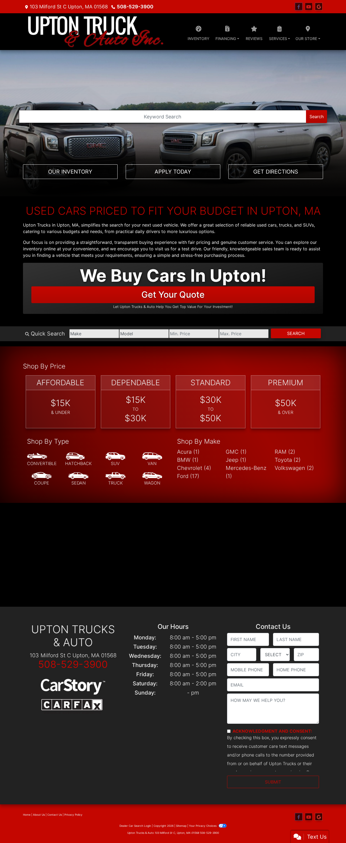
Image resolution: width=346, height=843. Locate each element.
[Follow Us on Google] (318, 7)
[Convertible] (42, 459)
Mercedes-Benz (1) (246, 472)
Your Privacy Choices (203, 825)
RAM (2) (285, 452)
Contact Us (54, 814)
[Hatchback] (78, 459)
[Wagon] (152, 479)
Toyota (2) (288, 460)
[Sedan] (78, 479)
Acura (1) (188, 452)
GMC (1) (236, 452)
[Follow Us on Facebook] (298, 7)
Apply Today (173, 171)
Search (317, 116)
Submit (273, 782)
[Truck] (115, 479)
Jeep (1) (236, 460)
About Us (39, 814)
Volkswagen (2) (294, 468)
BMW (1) (187, 460)
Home (27, 814)
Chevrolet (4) (194, 468)
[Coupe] (42, 479)
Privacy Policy (73, 814)
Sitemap (181, 825)
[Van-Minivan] (152, 459)
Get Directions (275, 171)
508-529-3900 (135, 6)
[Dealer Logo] (95, 31)
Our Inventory (70, 171)
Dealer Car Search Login (135, 825)
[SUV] (115, 459)
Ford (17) (188, 476)
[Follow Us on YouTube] (308, 7)
